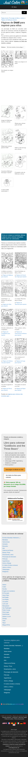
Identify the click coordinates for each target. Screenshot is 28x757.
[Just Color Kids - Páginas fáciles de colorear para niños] (12, 723)
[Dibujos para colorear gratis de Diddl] (21, 120)
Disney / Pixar (6, 552)
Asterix (4, 584)
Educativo (5, 546)
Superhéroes (6, 561)
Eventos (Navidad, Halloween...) (11, 537)
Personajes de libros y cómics (16, 18)
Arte (3, 548)
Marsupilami (5, 606)
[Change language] (26, 2)
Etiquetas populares (6, 717)
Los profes (5, 601)
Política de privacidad (19, 719)
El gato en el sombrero (8, 591)
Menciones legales (23, 717)
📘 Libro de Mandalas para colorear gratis (12, 704)
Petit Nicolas (5, 614)
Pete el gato (5, 612)
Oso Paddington (6, 608)
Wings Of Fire (6, 625)
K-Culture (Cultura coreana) (10, 565)
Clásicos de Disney (7, 550)
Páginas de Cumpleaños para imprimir (5, 333)
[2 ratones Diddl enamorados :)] (7, 186)
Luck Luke (5, 603)
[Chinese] (24, 723)
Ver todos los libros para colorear (13, 476)
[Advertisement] (14, 90)
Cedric (4, 586)
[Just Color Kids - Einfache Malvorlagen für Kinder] (21, 723)
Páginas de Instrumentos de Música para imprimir (21, 333)
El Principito (5, 593)
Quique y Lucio (6, 616)
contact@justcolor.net (14, 747)
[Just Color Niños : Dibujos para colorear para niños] (14, 2)
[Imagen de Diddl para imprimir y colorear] (7, 117)
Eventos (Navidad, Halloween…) (13, 645)
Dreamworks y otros (7, 554)
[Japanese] (14, 724)
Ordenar (3, 47)
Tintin (3, 620)
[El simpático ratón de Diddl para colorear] (21, 169)
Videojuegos (5, 569)
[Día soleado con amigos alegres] (7, 67)
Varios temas (6, 542)
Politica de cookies (9, 719)
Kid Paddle (5, 597)
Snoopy (4, 618)
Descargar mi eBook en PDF (14, 469)
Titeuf (3, 622)
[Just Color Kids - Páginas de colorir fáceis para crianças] (15, 723)
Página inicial (4, 18)
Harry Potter (5, 595)
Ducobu (4, 589)
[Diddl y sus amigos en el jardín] (21, 58)
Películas (5, 559)
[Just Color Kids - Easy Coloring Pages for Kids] (4, 723)
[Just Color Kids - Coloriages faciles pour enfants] (9, 723)
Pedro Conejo (6, 610)
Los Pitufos (5, 599)
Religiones (5, 571)
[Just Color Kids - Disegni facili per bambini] (18, 723)
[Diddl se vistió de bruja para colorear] (21, 144)
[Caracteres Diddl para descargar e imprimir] (7, 168)
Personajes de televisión (9, 556)
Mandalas (5, 539)
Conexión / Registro (23, 2)
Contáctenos (15, 717)
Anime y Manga (6, 563)
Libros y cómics (6, 567)
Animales (5, 544)
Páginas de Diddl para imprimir (9, 20)
